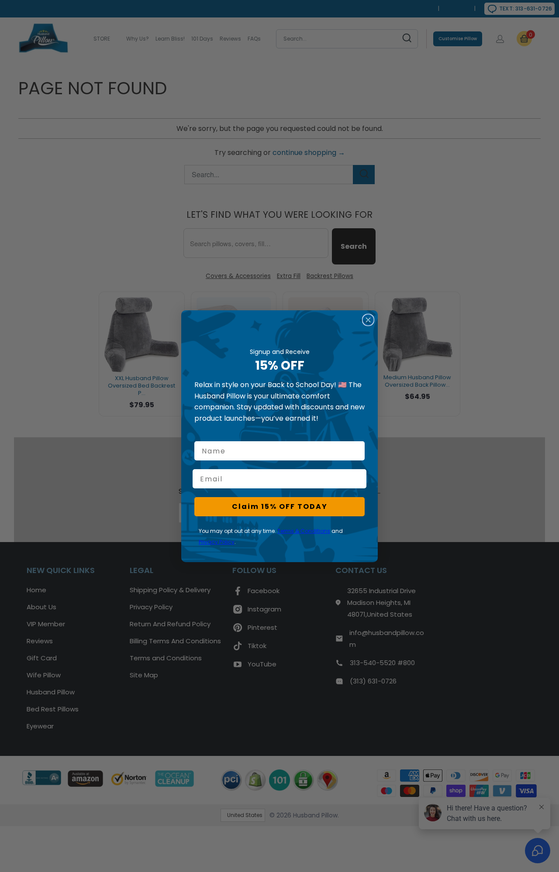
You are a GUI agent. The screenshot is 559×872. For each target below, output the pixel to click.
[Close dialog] (368, 320)
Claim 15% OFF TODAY (280, 506)
